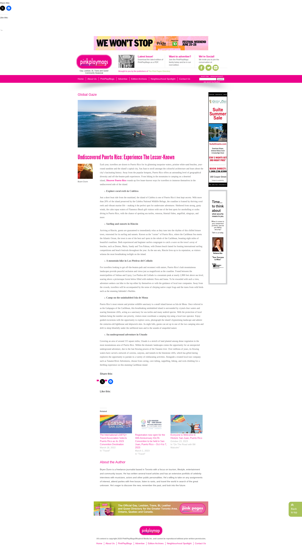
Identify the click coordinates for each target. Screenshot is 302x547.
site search (208, 82)
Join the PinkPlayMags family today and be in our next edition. (180, 62)
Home (81, 79)
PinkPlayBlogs (107, 79)
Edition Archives (139, 79)
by (216, 82)
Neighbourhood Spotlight (163, 79)
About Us (92, 79)
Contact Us (184, 79)
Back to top (294, 511)
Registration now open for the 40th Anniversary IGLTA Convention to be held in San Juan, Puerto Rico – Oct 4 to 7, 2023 (151, 441)
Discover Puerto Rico (116, 180)
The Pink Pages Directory (159, 71)
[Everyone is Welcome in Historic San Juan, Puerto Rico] (187, 424)
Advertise (122, 79)
